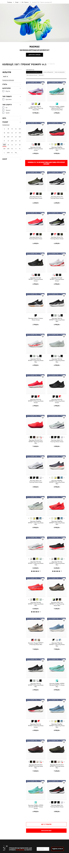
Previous (50, 144)
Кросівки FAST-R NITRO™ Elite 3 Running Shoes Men (36, 108)
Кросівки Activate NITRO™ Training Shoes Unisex (36, 148)
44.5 (4, 144)
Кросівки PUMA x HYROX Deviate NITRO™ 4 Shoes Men (56, 685)
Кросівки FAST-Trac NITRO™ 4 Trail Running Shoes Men (57, 604)
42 (8, 140)
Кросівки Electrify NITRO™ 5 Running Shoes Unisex (35, 401)
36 (12, 132)
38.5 (8, 136)
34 (15, 129)
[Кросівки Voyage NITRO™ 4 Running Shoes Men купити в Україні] (35, 627)
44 (19, 140)
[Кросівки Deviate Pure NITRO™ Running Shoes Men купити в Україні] (35, 424)
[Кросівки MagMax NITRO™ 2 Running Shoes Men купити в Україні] (57, 132)
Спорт (17, 2)
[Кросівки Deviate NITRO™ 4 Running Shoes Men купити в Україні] (35, 546)
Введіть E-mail (41, 848)
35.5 (8, 132)
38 (4, 136)
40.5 (20, 136)
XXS (8, 148)
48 (19, 144)
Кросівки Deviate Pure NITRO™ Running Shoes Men (36, 441)
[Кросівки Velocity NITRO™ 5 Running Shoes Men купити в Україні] (57, 303)
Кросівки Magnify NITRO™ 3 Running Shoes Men (57, 644)
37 (15, 132)
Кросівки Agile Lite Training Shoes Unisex (56, 440)
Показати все (46, 830)
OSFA (8, 152)
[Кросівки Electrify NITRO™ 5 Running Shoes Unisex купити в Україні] (35, 384)
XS (12, 148)
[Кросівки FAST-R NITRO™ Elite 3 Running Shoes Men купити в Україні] (35, 91)
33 (12, 129)
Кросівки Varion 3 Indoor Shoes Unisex (35, 319)
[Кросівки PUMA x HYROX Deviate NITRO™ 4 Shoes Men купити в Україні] (57, 668)
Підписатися (57, 849)
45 (8, 144)
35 (4, 132)
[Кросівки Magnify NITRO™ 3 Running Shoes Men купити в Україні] (57, 627)
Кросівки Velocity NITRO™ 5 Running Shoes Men (57, 320)
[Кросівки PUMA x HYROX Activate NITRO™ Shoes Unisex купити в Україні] (35, 790)
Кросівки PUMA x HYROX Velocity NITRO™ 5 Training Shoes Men (57, 108)
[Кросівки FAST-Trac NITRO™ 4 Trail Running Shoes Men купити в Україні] (57, 587)
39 (12, 136)
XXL (16, 152)
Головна (9, 2)
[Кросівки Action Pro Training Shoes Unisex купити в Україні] (35, 181)
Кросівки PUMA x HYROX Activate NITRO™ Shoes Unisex (35, 806)
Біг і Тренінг (25, 2)
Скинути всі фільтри (8, 80)
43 (15, 140)
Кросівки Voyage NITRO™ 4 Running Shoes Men (35, 643)
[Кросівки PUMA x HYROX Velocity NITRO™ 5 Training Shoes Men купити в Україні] (57, 91)
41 (4, 140)
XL (12, 152)
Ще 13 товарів (46, 824)
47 (15, 144)
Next (64, 144)
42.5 (12, 140)
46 (12, 144)
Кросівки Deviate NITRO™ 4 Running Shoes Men (35, 563)
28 (8, 129)
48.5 (4, 148)
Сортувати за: (30, 69)
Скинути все (5, 124)
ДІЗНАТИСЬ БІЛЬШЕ (34, 54)
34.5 (20, 129)
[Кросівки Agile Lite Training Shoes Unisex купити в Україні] (57, 424)
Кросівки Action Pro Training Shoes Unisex (35, 197)
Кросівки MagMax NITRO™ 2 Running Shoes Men (57, 148)
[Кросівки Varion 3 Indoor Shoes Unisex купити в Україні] (35, 303)
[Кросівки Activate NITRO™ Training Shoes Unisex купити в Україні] (35, 132)
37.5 (20, 132)
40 (15, 136)
